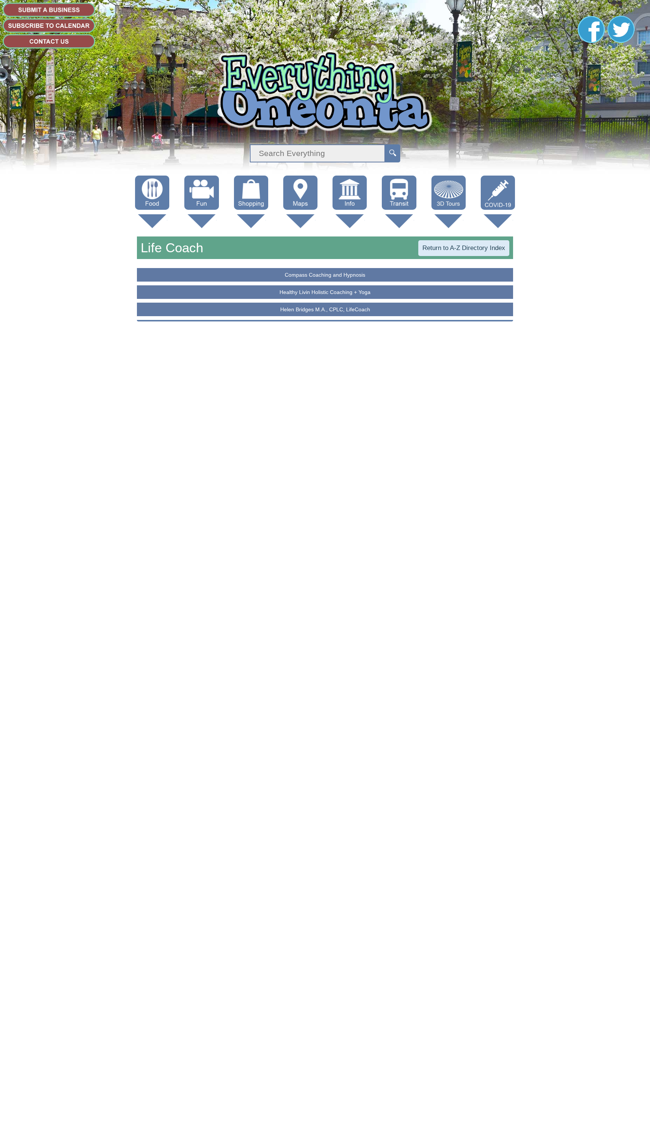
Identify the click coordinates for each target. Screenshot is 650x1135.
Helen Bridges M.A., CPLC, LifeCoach (325, 309)
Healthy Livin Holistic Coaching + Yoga (325, 292)
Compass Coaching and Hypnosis (325, 275)
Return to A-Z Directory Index (463, 248)
